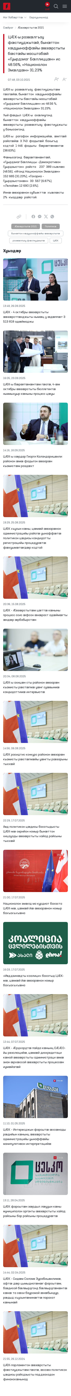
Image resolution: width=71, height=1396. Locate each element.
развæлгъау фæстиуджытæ (29, 241)
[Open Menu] (65, 6)
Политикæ (50, 226)
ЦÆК (55, 241)
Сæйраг (8, 27)
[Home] (6, 6)
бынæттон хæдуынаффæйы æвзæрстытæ (35, 234)
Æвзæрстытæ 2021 (26, 226)
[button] (14, 17)
